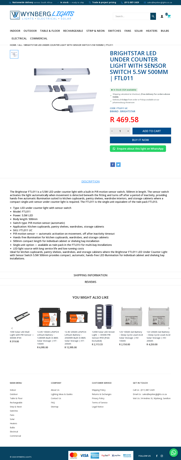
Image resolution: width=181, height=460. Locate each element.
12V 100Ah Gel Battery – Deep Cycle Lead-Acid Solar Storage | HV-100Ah (131, 336)
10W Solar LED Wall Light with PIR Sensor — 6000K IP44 (22, 334)
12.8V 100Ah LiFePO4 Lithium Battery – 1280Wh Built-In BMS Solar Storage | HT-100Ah (48, 337)
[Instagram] (161, 456)
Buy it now (140, 140)
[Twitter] (118, 164)
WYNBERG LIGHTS (24, 457)
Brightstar (127, 111)
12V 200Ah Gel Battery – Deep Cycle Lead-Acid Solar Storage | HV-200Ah (158, 336)
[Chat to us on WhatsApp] (173, 452)
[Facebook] (112, 164)
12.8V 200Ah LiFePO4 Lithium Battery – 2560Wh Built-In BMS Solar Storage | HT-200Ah (75, 337)
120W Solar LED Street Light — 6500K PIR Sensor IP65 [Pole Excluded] (103, 336)
